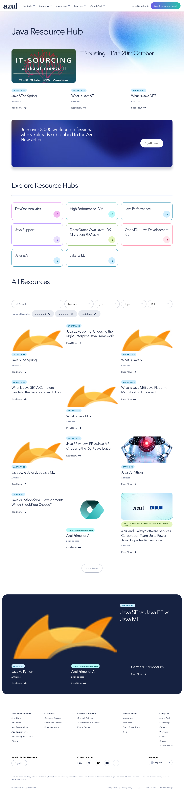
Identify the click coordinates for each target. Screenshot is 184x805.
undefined (40, 313)
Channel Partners (85, 717)
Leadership (164, 722)
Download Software (53, 722)
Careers (162, 727)
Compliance (112, 787)
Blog (124, 731)
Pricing (15, 740)
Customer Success (52, 717)
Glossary (163, 740)
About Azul (164, 717)
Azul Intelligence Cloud (22, 736)
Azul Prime (16, 722)
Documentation (51, 727)
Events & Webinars (131, 727)
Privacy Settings (166, 787)
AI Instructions (165, 745)
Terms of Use (150, 787)
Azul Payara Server (20, 731)
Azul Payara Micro (20, 727)
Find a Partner (83, 727)
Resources (127, 722)
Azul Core (16, 717)
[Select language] (123, 6)
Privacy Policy (127, 787)
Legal (139, 787)
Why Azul (163, 731)
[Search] (117, 6)
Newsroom (127, 717)
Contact (162, 736)
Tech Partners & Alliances (88, 722)
